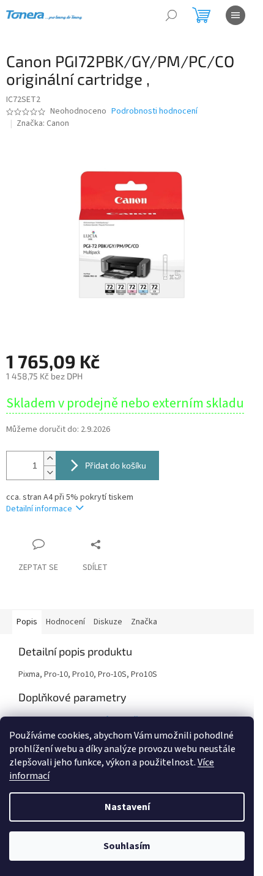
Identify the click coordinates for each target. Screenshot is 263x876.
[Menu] (235, 15)
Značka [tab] (144, 622)
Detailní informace (39, 509)
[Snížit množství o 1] (49, 472)
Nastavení (127, 807)
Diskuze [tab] (108, 622)
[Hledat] (171, 15)
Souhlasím (126, 846)
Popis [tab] (27, 622)
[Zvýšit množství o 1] (49, 458)
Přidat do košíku (115, 465)
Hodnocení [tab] (65, 622)
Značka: (43, 123)
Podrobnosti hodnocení (154, 111)
